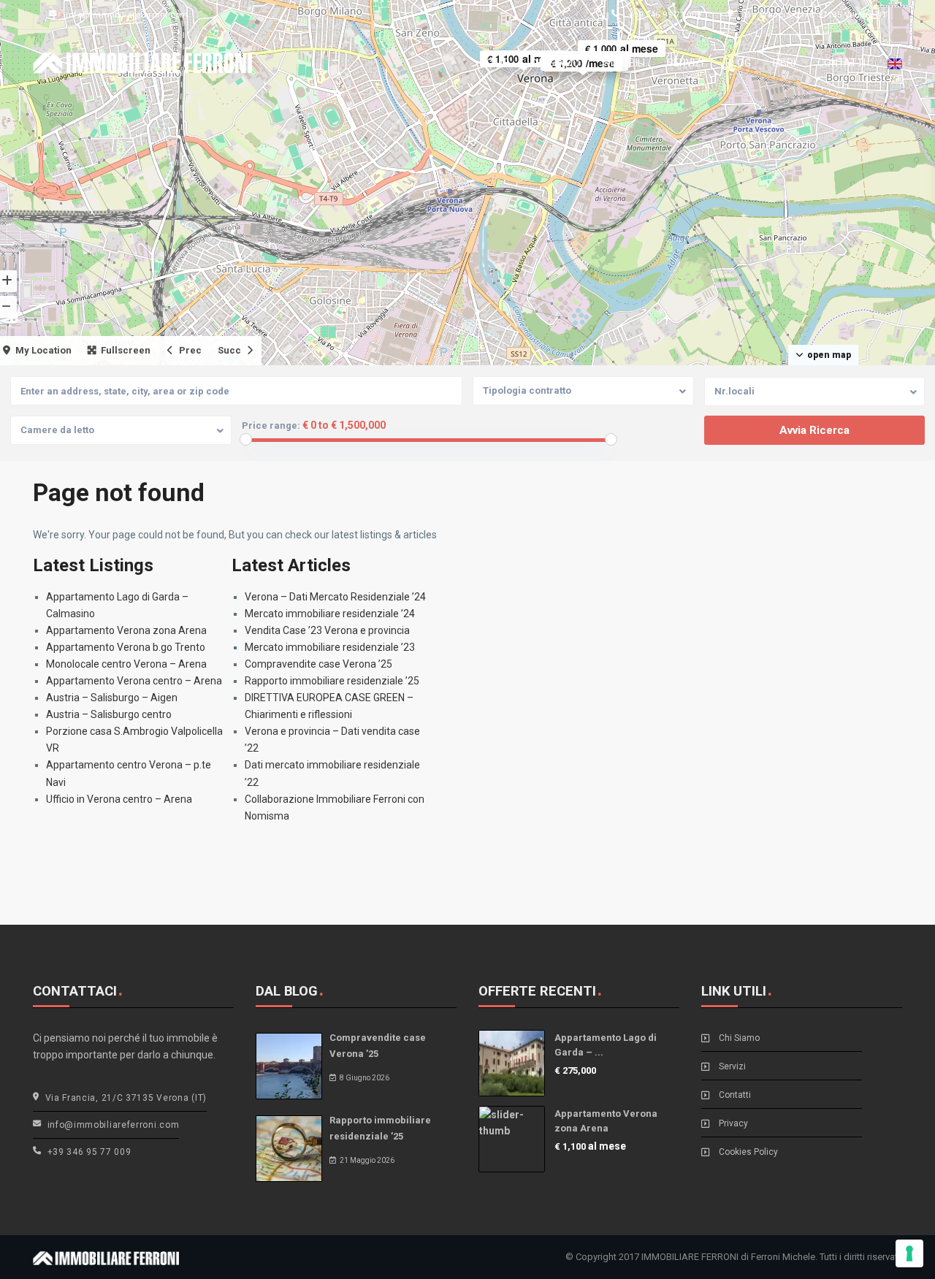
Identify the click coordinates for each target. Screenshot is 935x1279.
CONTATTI (841, 63)
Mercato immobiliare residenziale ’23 (330, 647)
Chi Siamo (739, 1038)
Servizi (732, 1066)
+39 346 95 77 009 (664, 14)
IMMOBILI (623, 63)
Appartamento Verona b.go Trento (125, 647)
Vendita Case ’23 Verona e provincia (327, 630)
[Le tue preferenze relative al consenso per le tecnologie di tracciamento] (909, 1253)
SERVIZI (685, 63)
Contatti (735, 1095)
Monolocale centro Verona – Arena (126, 664)
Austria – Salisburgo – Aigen (112, 697)
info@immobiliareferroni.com (127, 14)
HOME (494, 63)
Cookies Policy (748, 1152)
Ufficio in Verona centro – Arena (119, 799)
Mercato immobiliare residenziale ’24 (330, 613)
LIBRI (784, 63)
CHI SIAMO (555, 63)
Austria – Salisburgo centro (109, 714)
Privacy (733, 1123)
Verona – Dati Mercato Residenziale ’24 (335, 597)
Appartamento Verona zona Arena (126, 630)
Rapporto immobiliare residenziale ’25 (332, 681)
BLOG (738, 63)
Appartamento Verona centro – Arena (134, 681)
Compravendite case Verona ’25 (318, 664)
